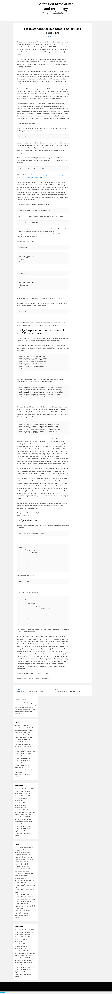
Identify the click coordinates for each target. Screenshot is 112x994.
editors (17, 737)
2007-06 (17, 798)
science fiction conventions (23, 760)
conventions (26, 732)
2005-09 (23, 791)
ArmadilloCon (19, 728)
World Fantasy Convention (23, 774)
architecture (25, 725)
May (30, 817)
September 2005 (20, 767)
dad (29, 735)
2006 (16, 793)
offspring (28, 746)
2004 (16, 789)
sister (27, 767)
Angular (41, 678)
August (29, 810)
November (18, 819)
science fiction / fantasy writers (24, 753)
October (24, 819)
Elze (21, 737)
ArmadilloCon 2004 (20, 805)
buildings (30, 730)
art (16, 730)
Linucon (27, 739)
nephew (27, 744)
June (29, 814)
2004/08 (27, 789)
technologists (26, 831)
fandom (30, 737)
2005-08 (17, 791)
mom (23, 744)
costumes (24, 735)
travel (16, 772)
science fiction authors (22, 756)
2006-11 (23, 796)
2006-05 (21, 793)
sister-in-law (19, 770)
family (25, 737)
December (32, 812)
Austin (19, 730)
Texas (33, 770)
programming (24, 678)
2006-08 (17, 796)
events (17, 814)
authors (24, 730)
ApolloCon (18, 725)
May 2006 (18, 744)
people (29, 819)
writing (17, 835)
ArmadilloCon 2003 (20, 803)
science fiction (28, 749)
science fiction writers (21, 765)
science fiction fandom (22, 763)
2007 (28, 796)
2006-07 (27, 793)
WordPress (67, 986)
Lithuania (27, 742)
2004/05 (21, 789)
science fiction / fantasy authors (25, 751)
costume (17, 735)
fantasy (17, 739)
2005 (32, 789)
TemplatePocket (55, 986)
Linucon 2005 (19, 742)
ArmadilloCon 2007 (29, 728)
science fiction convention (23, 758)
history (22, 739)
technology (31, 678)
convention (18, 732)
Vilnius (21, 772)
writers (17, 777)
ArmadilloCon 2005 (20, 807)
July (25, 814)
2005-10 (29, 791)
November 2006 (20, 746)
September (18, 831)
